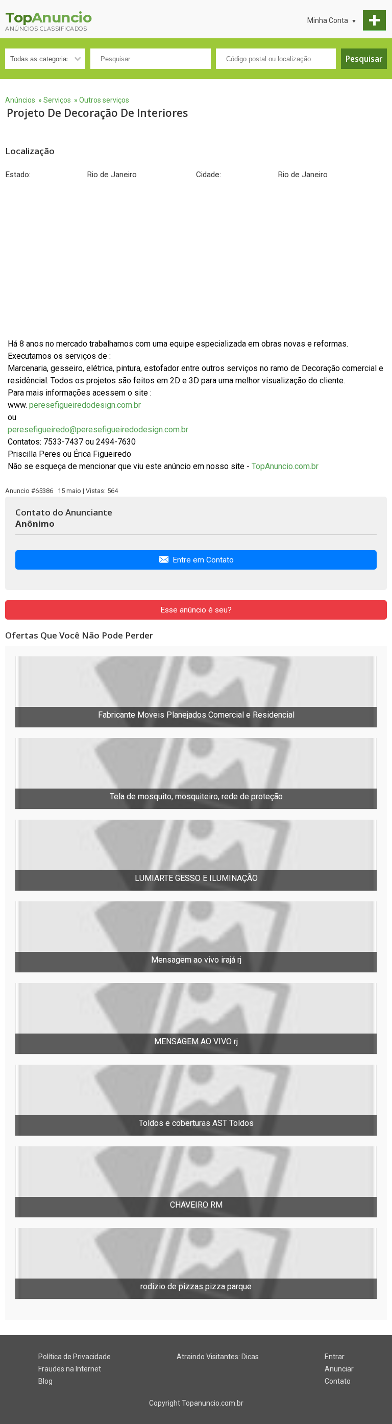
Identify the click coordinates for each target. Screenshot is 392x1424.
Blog (45, 1381)
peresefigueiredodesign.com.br (85, 405)
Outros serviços (104, 100)
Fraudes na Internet (69, 1369)
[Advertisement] (196, 258)
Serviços (57, 100)
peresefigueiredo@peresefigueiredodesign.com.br (98, 429)
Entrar (335, 1357)
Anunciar (339, 1369)
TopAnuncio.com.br (285, 466)
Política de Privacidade (74, 1357)
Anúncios (20, 100)
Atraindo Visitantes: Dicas (218, 1357)
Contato (338, 1381)
